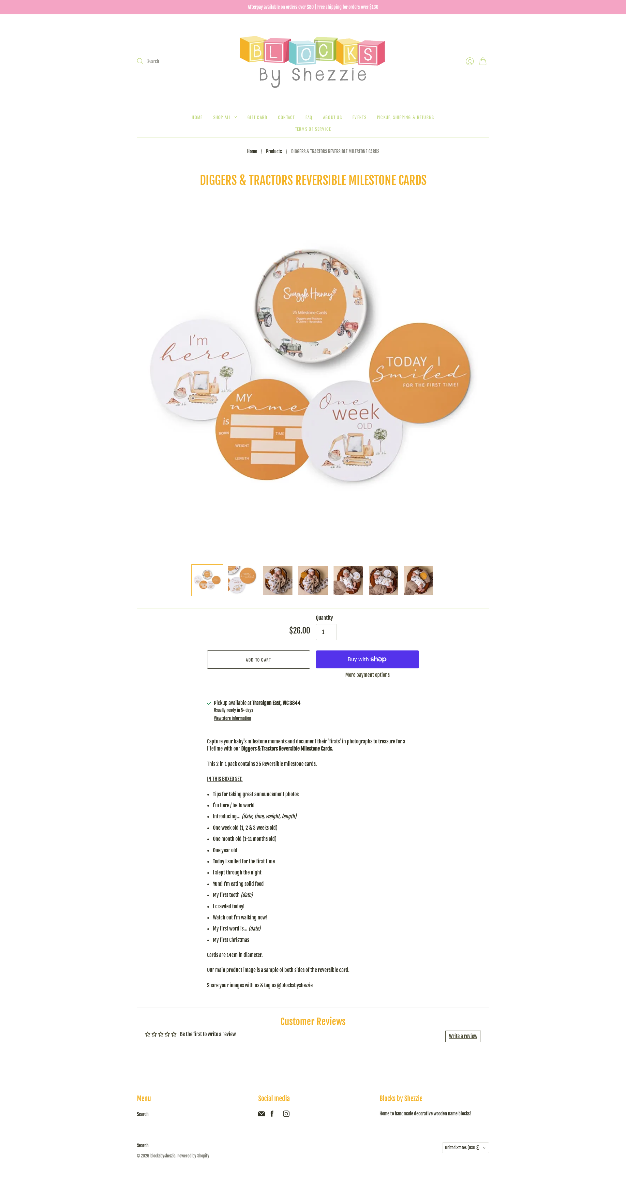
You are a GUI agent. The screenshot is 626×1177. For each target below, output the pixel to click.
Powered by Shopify (193, 1155)
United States (462, 1147)
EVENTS (359, 117)
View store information (232, 718)
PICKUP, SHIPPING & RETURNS (405, 117)
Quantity (324, 618)
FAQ (309, 117)
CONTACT (286, 117)
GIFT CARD (257, 117)
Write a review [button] (463, 1036)
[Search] (140, 61)
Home (197, 117)
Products (274, 151)
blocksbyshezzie (162, 1155)
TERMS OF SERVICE (313, 129)
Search (143, 1114)
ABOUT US (332, 117)
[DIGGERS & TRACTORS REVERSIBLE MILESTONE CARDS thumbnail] (207, 580)
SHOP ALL (222, 117)
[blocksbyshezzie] (313, 61)
